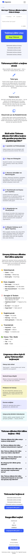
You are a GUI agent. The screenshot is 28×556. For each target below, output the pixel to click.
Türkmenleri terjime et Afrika (14, 497)
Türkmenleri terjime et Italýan (14, 52)
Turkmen (9, 16)
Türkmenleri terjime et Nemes (14, 54)
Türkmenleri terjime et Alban (14, 499)
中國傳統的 (14, 527)
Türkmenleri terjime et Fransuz (14, 45)
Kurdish (19, 16)
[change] (14, 16)
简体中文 (14, 525)
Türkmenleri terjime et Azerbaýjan (14, 504)
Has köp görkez (14, 548)
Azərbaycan (14, 520)
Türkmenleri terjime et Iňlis (14, 47)
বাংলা (14, 523)
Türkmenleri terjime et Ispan (14, 50)
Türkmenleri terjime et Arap (14, 502)
